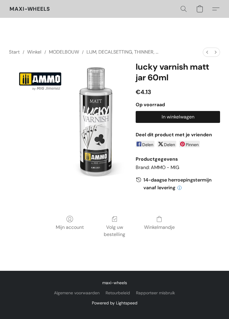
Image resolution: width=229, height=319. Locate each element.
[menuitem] (207, 52)
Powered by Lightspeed (114, 303)
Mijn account (70, 227)
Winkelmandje (159, 227)
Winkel (34, 52)
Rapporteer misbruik (155, 292)
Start (14, 52)
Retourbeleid (118, 292)
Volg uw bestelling (114, 230)
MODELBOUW (64, 52)
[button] (30, 9)
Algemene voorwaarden (77, 292)
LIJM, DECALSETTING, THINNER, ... (122, 52)
